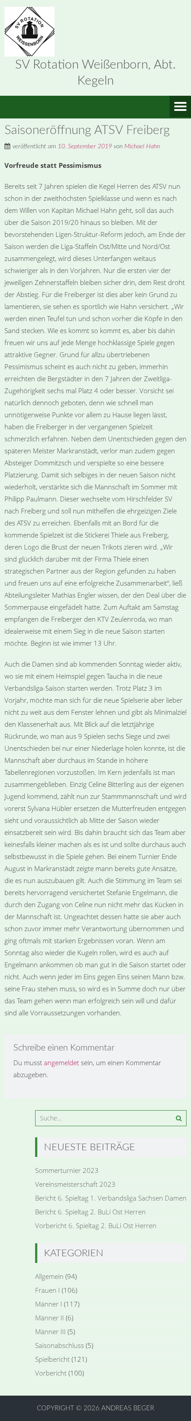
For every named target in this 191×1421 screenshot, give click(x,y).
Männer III (50, 1331)
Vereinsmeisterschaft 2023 (75, 1184)
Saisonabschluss (59, 1345)
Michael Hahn (142, 146)
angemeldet (61, 1062)
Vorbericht (51, 1372)
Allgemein (49, 1276)
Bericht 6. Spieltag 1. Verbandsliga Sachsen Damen (111, 1197)
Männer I (48, 1303)
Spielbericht (52, 1359)
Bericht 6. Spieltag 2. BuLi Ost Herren (90, 1211)
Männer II (49, 1317)
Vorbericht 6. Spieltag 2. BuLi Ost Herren (95, 1225)
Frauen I (47, 1290)
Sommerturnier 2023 (67, 1170)
